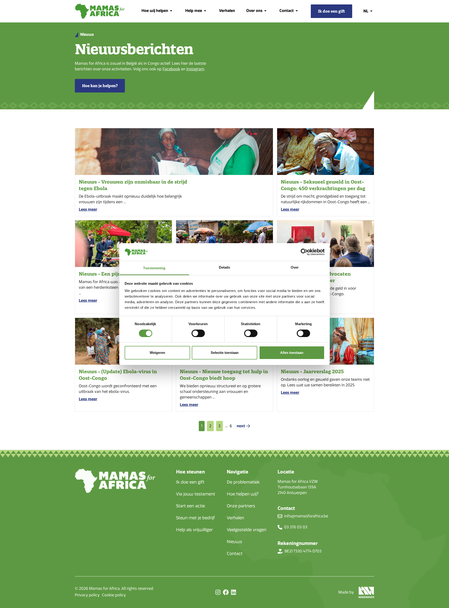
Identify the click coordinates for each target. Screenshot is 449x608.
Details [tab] (224, 267)
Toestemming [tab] (154, 268)
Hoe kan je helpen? (100, 85)
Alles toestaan (291, 353)
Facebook (171, 69)
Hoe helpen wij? (242, 494)
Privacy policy (87, 595)
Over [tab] (295, 267)
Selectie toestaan (225, 353)
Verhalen (227, 10)
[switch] (198, 333)
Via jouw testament (195, 494)
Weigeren (157, 353)
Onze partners (241, 505)
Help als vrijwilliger (194, 529)
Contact (235, 553)
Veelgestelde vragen (246, 529)
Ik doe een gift (190, 482)
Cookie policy (114, 595)
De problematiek (243, 482)
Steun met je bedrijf (195, 517)
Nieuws (234, 541)
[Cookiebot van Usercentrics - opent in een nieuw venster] (304, 252)
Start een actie (190, 505)
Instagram (195, 69)
